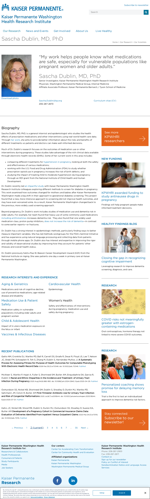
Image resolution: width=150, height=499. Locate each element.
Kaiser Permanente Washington (66, 463)
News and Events (37, 31)
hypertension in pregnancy (57, 162)
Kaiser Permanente (60, 460)
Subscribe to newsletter (136, 5)
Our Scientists (140, 42)
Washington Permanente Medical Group (70, 467)
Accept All (122, 493)
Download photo (10, 98)
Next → (84, 428)
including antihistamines (14, 218)
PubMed (82, 366)
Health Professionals (10, 455)
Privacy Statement (49, 497)
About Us (82, 31)
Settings (102, 493)
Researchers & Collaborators (14, 452)
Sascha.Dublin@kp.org (50, 101)
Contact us (107, 457)
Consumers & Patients (11, 458)
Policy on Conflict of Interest (115, 462)
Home (115, 42)
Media (4, 465)
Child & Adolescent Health (20, 320)
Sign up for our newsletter (114, 460)
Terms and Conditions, (36, 497)
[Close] (145, 493)
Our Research (12, 31)
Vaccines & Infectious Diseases (23, 334)
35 (76, 428)
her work (15, 140)
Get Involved (62, 31)
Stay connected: (116, 413)
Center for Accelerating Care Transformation (72, 449)
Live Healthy (104, 31)
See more (111, 132)
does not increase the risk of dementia (63, 221)
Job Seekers (7, 468)
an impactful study (34, 186)
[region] (75, 493)
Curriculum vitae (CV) (105, 101)
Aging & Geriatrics (14, 284)
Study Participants (10, 461)
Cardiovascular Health (64, 284)
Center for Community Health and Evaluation (72, 452)
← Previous (17, 428)
